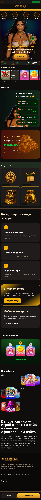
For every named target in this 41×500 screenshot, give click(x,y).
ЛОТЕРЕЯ (37, 18)
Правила (28, 474)
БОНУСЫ (26, 18)
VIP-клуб (22, 62)
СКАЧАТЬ (36, 2)
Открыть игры (12, 323)
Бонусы (9, 62)
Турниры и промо (34, 63)
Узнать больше (12, 150)
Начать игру (20, 56)
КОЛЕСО (4, 18)
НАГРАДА (15, 18)
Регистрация (28, 495)
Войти (9, 495)
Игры (3, 474)
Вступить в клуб (12, 301)
